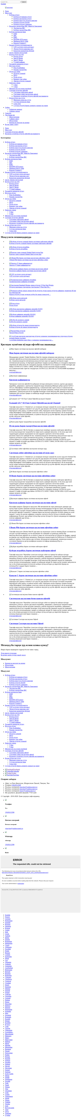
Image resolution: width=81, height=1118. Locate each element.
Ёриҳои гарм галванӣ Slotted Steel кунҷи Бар (25, 254)
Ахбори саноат (14, 111)
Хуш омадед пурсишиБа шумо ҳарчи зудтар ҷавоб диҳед (13, 654)
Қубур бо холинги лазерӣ (18, 322)
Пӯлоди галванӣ (19, 73)
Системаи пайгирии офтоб (23, 92)
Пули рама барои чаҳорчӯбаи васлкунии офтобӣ (31, 426)
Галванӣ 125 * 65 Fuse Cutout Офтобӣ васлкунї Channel (34, 403)
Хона (7, 11)
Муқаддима (13, 121)
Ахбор (7, 107)
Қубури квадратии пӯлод (23, 19)
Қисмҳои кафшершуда (19, 380)
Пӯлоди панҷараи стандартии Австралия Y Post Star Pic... (30, 287)
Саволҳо (8, 113)
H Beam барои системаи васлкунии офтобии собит (32, 476)
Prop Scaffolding (19, 68)
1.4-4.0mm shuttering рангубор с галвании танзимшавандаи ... (31, 340)
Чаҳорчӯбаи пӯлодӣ (16, 333)
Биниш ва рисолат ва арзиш (19, 122)
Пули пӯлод (18, 77)
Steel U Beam (18, 60)
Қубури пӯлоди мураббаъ (18, 249)
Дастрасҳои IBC (19, 28)
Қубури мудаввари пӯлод (23, 17)
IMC (15, 36)
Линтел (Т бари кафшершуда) (19, 265)
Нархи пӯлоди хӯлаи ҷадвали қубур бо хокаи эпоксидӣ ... (30, 294)
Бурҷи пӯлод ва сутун (17, 98)
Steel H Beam (18, 58)
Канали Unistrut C (20, 43)
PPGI (15, 75)
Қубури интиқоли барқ (17, 32)
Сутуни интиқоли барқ (22, 102)
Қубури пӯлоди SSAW (22, 22)
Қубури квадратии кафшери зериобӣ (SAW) (25, 311)
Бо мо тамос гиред (11, 124)
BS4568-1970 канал (20, 39)
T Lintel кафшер (19, 62)
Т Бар (16, 85)
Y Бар (16, 87)
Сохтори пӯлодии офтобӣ (18, 90)
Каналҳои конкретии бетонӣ (24, 51)
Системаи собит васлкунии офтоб (26, 94)
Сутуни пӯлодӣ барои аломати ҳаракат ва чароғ (31, 105)
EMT (15, 34)
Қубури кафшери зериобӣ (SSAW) (21, 316)
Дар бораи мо (10, 115)
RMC (15, 37)
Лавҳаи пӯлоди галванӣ (22, 81)
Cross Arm (17, 104)
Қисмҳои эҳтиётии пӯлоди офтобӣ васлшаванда (31, 96)
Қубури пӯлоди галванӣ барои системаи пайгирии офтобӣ (30, 243)
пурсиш (12, 372)
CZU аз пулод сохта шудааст (24, 47)
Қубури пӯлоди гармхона (23, 24)
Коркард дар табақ (20, 79)
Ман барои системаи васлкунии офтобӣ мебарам (31, 353)
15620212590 (16, 785)
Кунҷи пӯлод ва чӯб (16, 54)
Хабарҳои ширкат (15, 109)
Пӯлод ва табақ (14, 71)
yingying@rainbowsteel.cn (28, 787)
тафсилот (18, 372)
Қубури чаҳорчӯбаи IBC (22, 30)
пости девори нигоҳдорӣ (18, 53)
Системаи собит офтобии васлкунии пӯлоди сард (31, 453)
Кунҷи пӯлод (18, 56)
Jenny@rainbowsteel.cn (28, 791)
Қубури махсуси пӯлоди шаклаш (25, 20)
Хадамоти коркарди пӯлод (18, 64)
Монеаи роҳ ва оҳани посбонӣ (20, 88)
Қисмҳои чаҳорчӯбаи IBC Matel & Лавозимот (25, 26)
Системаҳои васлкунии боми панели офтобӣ (29, 598)
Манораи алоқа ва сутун (22, 100)
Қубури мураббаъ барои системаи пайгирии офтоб (32, 550)
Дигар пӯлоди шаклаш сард (23, 49)
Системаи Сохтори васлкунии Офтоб (26, 623)
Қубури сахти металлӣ (17, 300)
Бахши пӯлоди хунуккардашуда (20, 45)
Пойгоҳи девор (14, 83)
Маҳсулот (8, 13)
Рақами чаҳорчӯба (20, 70)
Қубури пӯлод (14, 15)
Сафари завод (14, 119)
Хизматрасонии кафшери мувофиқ (21, 282)
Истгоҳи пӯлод (14, 66)
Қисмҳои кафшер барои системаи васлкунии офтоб (27, 271)
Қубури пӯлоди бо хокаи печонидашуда (23, 327)
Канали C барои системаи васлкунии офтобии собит (33, 575)
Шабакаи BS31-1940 (21, 41)
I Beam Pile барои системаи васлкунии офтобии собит (28, 260)
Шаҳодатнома (14, 117)
